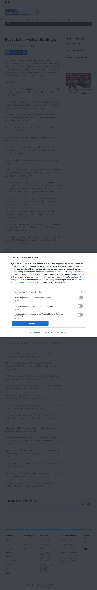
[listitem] (48, 292)
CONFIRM (30, 323)
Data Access (48, 332)
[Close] (92, 257)
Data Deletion (34, 332)
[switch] (80, 297)
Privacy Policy (62, 332)
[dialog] (48, 295)
